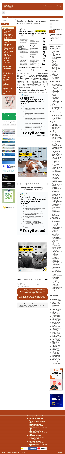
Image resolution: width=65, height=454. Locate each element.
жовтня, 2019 (56, 308)
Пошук (6, 24)
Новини (6, 38)
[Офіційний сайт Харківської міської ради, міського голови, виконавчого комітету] (8, 130)
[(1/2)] (32, 48)
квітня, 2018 (56, 335)
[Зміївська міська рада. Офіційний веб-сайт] (8, 133)
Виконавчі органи (5, 80)
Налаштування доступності (11, 17)
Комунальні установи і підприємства (7, 84)
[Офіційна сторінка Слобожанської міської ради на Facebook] (32, 448)
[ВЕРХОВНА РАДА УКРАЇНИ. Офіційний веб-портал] (8, 139)
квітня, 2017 (56, 353)
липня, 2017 (55, 349)
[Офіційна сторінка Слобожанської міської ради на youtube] (42, 448)
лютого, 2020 (56, 301)
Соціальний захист (6, 92)
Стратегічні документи (6, 63)
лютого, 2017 (56, 356)
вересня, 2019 (56, 309)
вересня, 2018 (56, 328)
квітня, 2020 (56, 298)
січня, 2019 (55, 321)
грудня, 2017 (56, 341)
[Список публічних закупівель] (8, 171)
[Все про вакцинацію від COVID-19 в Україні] (8, 162)
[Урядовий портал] (8, 142)
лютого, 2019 (56, 319)
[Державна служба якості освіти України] (8, 166)
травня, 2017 (56, 352)
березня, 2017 (56, 355)
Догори (60, 452)
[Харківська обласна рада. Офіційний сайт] (8, 145)
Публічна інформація (6, 76)
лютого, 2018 (56, 338)
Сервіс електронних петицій (8, 51)
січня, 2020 (55, 302)
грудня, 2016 (56, 359)
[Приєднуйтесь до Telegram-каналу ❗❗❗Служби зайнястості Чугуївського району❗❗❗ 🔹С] (8, 196)
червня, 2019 (56, 313)
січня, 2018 (55, 339)
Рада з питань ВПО (7, 88)
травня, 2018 (56, 333)
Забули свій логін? (56, 37)
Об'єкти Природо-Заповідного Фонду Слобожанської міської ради (9, 45)
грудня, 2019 (56, 303)
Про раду (5, 60)
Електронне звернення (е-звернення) (9, 35)
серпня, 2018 (56, 329)
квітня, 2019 (56, 316)
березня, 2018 (56, 336)
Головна (5, 28)
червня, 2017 (56, 351)
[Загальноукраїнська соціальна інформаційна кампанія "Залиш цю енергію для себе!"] (8, 207)
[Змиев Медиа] (8, 151)
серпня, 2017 (56, 348)
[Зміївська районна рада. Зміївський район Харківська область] (8, 148)
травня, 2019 (56, 315)
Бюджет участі (9, 30)
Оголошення (8, 40)
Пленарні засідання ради (7, 72)
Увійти (52, 31)
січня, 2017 (55, 358)
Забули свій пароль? (54, 39)
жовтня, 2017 (56, 345)
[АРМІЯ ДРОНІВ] (8, 185)
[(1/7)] (32, 162)
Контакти (7, 58)
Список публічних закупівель (7, 55)
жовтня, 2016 (56, 363)
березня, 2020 (56, 299)
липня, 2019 (55, 312)
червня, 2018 (56, 332)
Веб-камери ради (8, 32)
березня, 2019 (56, 318)
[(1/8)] (32, 257)
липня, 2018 (55, 331)
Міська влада (6, 66)
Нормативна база (6, 69)
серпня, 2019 (56, 311)
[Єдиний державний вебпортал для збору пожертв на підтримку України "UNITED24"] (8, 177)
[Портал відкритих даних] (8, 159)
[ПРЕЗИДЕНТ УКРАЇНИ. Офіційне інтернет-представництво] (8, 136)
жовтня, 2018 (56, 326)
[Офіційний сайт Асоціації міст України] (8, 154)
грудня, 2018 (56, 322)
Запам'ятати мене (56, 29)
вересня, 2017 (56, 346)
